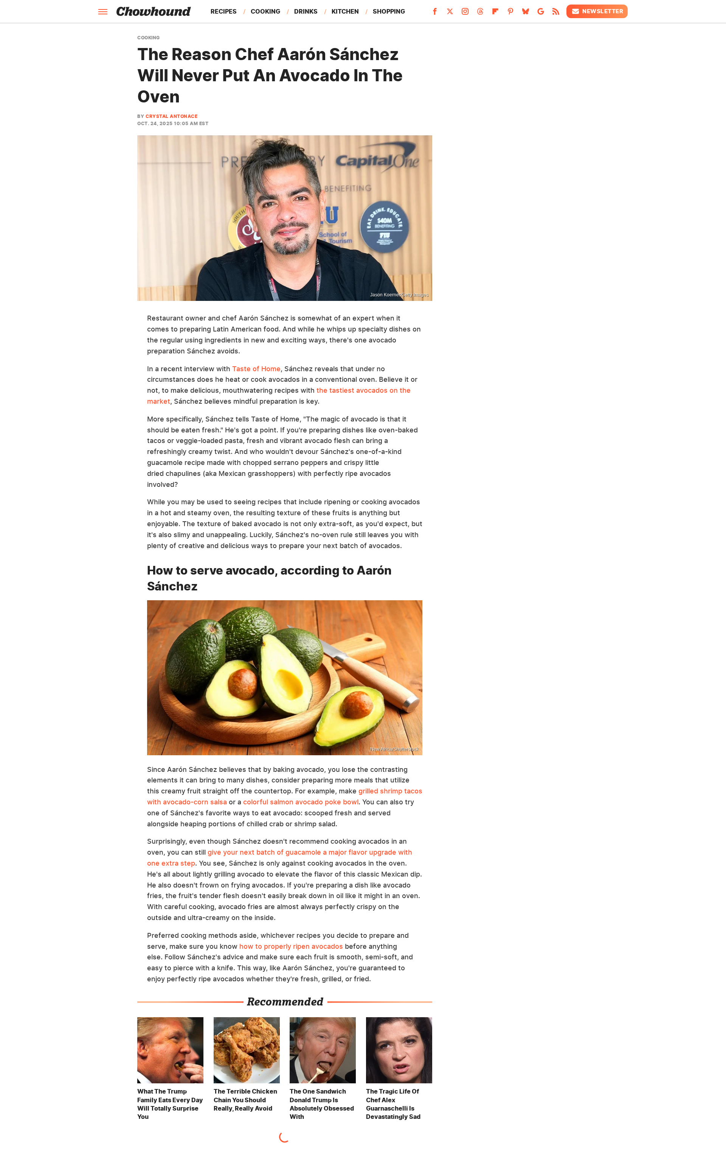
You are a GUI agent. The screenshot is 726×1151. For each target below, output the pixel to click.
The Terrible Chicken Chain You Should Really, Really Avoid (245, 1099)
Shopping (389, 11)
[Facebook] (434, 13)
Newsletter (602, 11)
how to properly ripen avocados (291, 946)
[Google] (540, 13)
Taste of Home (256, 369)
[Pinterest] (510, 13)
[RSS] (555, 13)
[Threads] (480, 13)
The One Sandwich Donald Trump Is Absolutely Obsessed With (322, 1103)
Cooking (265, 11)
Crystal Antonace (171, 116)
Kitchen (345, 11)
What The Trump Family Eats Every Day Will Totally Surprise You (170, 1103)
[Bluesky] (525, 13)
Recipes (224, 11)
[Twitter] (450, 13)
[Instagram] (465, 13)
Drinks (306, 11)
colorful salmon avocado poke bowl (300, 802)
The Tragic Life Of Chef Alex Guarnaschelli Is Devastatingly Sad (393, 1103)
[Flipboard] (495, 13)
